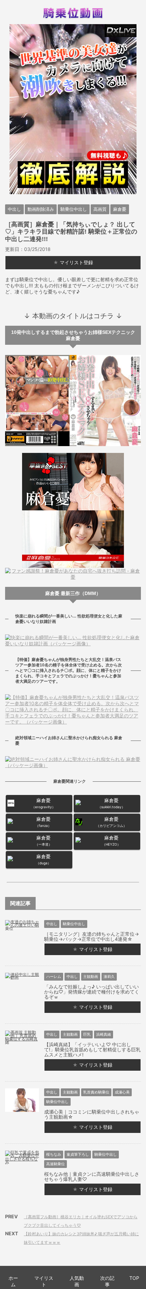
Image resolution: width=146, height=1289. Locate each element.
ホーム (13, 1281)
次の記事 (107, 1281)
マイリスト (43, 1281)
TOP (134, 1278)
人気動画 (77, 1281)
